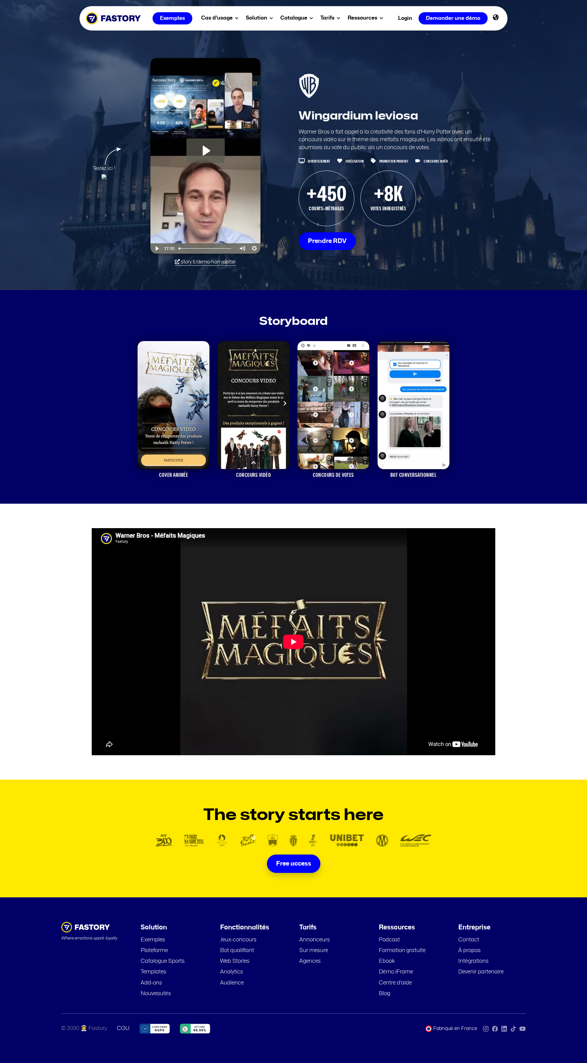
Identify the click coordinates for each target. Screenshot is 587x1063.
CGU (123, 1028)
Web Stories (234, 961)
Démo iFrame (396, 972)
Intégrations (473, 961)
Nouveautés (156, 993)
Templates (153, 972)
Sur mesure (313, 950)
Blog (384, 993)
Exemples (153, 940)
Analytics (231, 972)
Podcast (389, 940)
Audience (232, 983)
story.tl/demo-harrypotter (208, 261)
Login (405, 18)
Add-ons (151, 983)
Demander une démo (453, 18)
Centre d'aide (395, 983)
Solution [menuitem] (257, 17)
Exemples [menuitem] (172, 18)
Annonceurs (314, 940)
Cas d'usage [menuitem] (217, 17)
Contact (468, 940)
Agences (310, 961)
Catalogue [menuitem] (294, 17)
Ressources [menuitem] (363, 17)
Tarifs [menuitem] (328, 17)
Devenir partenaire (481, 972)
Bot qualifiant (237, 950)
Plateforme (154, 950)
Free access (293, 864)
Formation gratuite (402, 950)
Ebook (387, 961)
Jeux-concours (238, 940)
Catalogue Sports (163, 961)
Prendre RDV (327, 241)
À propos (469, 950)
